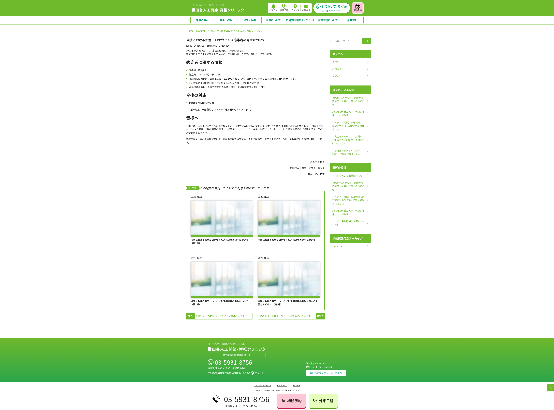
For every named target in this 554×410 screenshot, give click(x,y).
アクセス (295, 10)
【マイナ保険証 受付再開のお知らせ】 (348, 223)
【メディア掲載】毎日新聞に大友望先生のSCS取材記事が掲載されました (348, 126)
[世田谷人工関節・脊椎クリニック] (217, 8)
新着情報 (200, 30)
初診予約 (358, 10)
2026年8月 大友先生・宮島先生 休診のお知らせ (348, 113)
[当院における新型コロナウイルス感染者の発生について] (289, 219)
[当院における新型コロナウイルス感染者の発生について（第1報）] (222, 219)
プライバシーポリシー (262, 385)
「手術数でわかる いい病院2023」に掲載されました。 (346, 152)
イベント (336, 62)
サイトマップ (282, 385)
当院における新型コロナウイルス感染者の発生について (287, 239)
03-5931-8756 (334, 6)
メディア (336, 76)
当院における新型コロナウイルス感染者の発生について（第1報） (219, 241)
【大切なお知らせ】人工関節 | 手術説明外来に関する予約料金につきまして (348, 140)
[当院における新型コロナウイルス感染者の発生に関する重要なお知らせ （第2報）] (289, 280)
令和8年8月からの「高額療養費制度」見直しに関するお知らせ (348, 101)
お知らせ (273, 10)
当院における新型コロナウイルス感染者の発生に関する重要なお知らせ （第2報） (288, 303)
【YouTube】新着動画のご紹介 (348, 175)
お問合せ (306, 10)
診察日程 (284, 10)
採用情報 (296, 385)
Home (190, 30)
